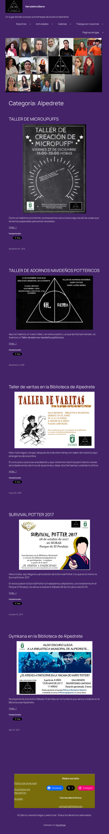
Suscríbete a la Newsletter (22, 791)
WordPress (60, 825)
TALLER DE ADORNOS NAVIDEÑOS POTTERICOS (54, 270)
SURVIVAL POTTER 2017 (31, 514)
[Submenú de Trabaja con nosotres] (102, 24)
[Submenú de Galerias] (70, 24)
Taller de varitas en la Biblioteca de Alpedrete (52, 386)
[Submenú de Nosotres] (30, 24)
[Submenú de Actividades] (52, 24)
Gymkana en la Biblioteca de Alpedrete (46, 636)
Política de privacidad (25, 783)
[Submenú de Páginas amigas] (102, 32)
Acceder (18, 798)
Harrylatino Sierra (35, 6)
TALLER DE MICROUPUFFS (34, 119)
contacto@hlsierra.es (70, 806)
